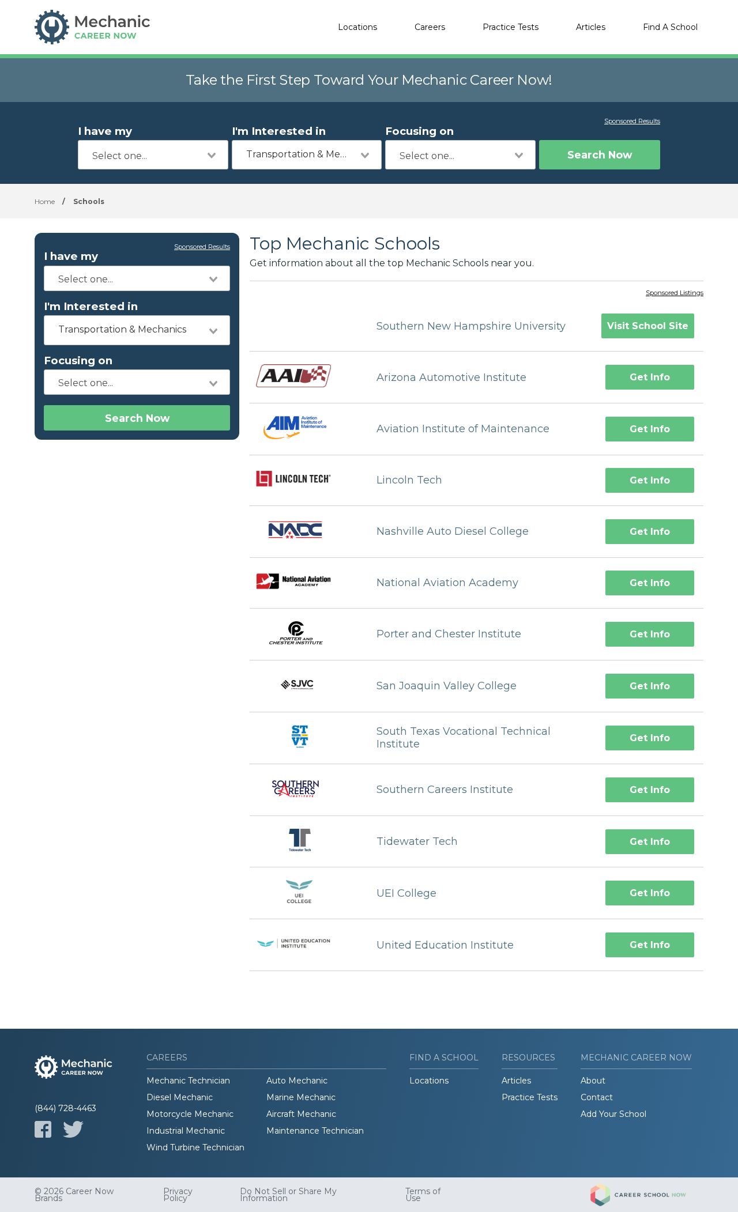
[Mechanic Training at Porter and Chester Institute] (302, 634)
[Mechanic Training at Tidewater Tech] (303, 842)
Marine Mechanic (301, 1097)
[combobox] (153, 155)
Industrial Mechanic (185, 1131)
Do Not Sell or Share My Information (288, 1195)
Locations (357, 27)
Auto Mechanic (296, 1080)
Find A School (670, 27)
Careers (430, 27)
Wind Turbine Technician (195, 1147)
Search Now (599, 155)
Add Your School (613, 1114)
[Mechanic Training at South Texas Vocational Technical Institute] (302, 738)
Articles (590, 27)
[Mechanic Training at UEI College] (302, 893)
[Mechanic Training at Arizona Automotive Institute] (303, 377)
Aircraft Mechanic (301, 1114)
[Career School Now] (646, 1194)
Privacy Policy (178, 1195)
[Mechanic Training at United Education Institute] (303, 945)
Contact (597, 1097)
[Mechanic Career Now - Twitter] (73, 1129)
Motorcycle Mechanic (190, 1114)
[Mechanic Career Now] (92, 27)
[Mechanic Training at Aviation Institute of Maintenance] (302, 429)
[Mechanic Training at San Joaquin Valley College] (303, 686)
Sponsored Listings (674, 293)
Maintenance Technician (315, 1131)
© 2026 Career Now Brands (74, 1195)
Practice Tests (511, 27)
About (593, 1080)
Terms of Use (422, 1195)
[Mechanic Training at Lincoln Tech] (303, 480)
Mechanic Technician (188, 1080)
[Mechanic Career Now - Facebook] (43, 1129)
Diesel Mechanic (179, 1097)
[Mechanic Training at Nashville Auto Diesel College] (303, 532)
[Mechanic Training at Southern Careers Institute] (303, 790)
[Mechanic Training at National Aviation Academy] (303, 583)
